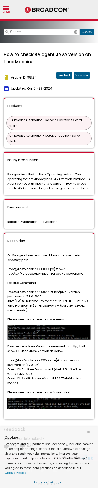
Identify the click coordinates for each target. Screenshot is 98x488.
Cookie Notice (15, 473)
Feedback (64, 75)
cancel (75, 32)
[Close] (88, 432)
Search (87, 32)
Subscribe (81, 75)
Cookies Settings (48, 482)
